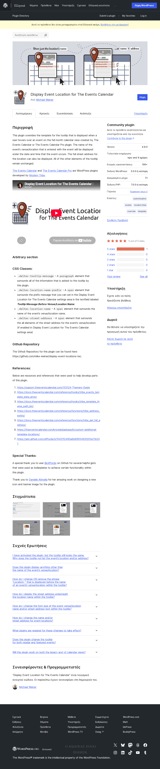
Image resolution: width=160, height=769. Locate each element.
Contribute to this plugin (119, 138)
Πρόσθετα (45, 727)
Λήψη (142, 97)
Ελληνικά (47, 749)
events (128, 205)
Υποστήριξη (141, 113)
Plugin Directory (20, 15)
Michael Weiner (44, 99)
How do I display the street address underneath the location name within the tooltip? (40, 596)
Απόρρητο (17, 731)
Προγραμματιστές (77, 727)
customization (139, 198)
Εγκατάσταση (65, 113)
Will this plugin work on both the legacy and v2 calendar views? (49, 652)
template (142, 211)
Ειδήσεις (16, 722)
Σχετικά (16, 717)
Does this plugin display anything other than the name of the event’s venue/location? (37, 569)
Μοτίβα (44, 731)
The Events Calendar (24, 170)
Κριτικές (44, 113)
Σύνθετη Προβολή (117, 220)
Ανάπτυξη (85, 113)
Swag (99, 731)
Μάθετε (72, 717)
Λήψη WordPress (144, 5)
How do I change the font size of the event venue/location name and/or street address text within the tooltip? (46, 607)
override (131, 211)
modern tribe (140, 205)
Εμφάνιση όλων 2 (139, 191)
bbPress (127, 727)
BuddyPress (129, 731)
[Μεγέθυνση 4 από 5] (36, 524)
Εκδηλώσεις (101, 722)
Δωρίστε (99, 727)
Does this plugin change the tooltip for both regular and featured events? (34, 641)
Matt (125, 722)
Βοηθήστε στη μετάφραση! (115, 24)
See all (144, 276)
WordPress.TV (75, 731)
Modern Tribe (37, 175)
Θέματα (44, 722)
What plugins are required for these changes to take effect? (46, 630)
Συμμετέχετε (102, 717)
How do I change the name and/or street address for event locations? (32, 619)
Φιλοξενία (17, 727)
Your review (113, 276)
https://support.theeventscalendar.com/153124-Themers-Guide (53, 387)
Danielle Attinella (38, 479)
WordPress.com (131, 717)
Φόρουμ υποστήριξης (119, 307)
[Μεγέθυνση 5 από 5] (66, 524)
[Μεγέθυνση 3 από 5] (96, 506)
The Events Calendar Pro (57, 170)
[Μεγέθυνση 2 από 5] (66, 506)
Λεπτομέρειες (24, 113)
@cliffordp (50, 463)
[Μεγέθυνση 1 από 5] (36, 506)
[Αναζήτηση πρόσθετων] (45, 35)
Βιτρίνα (44, 717)
